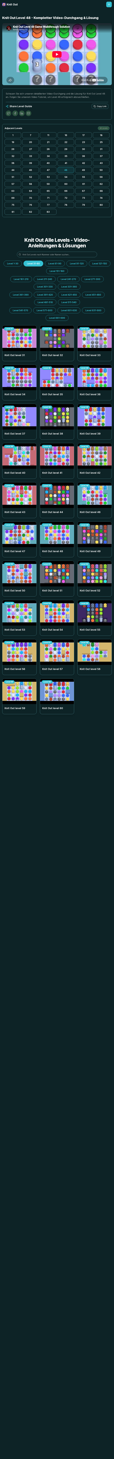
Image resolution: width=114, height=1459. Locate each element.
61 (83, 184)
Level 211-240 (44, 279)
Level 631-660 (93, 310)
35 (66, 156)
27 (30, 149)
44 (13, 170)
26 (12, 149)
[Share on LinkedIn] (22, 113)
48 (65, 170)
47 (48, 170)
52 (30, 177)
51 (13, 177)
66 (65, 191)
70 (30, 198)
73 (83, 198)
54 (66, 177)
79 (83, 204)
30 (83, 149)
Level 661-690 (57, 317)
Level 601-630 (69, 310)
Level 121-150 (99, 263)
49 (83, 170)
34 (48, 156)
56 (101, 177)
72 (66, 198)
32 (13, 156)
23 (83, 142)
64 (30, 191)
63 (12, 191)
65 (48, 191)
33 (30, 156)
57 (13, 184)
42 (83, 163)
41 (66, 163)
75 (13, 204)
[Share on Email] (28, 113)
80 (101, 204)
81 (13, 211)
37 (101, 156)
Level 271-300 (92, 279)
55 (83, 177)
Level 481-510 (45, 302)
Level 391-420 (45, 294)
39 (30, 163)
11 (48, 135)
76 (30, 204)
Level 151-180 (57, 271)
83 (48, 211)
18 (101, 135)
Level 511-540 (68, 302)
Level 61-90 (54, 263)
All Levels (104, 128)
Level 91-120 (77, 263)
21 (48, 142)
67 (83, 191)
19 (13, 142)
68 (101, 191)
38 (12, 163)
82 (30, 211)
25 (101, 142)
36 (83, 156)
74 (101, 198)
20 (30, 142)
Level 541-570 (20, 310)
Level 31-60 (33, 263)
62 (101, 184)
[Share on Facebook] (15, 113)
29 (65, 149)
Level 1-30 (12, 263)
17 (83, 135)
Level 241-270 (68, 279)
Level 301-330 (45, 286)
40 (48, 163)
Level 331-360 (69, 286)
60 (65, 184)
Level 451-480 (93, 294)
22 (66, 142)
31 (101, 149)
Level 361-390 (21, 294)
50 (101, 170)
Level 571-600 (44, 310)
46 (30, 170)
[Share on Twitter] (8, 113)
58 (30, 184)
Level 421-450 (69, 294)
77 (48, 204)
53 (48, 177)
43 (101, 163)
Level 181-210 (21, 279)
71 (48, 198)
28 (48, 149)
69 (12, 198)
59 (48, 184)
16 (66, 135)
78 (65, 204)
